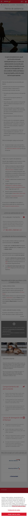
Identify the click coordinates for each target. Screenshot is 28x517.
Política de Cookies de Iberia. (19, 506)
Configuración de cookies (14, 510)
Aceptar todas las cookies (14, 514)
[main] (14, 505)
